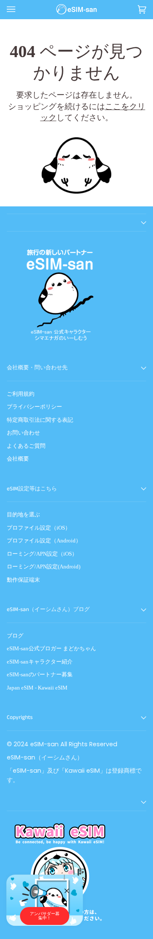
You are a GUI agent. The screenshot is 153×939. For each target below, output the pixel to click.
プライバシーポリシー (34, 406)
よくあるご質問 (26, 446)
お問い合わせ (23, 432)
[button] (76, 223)
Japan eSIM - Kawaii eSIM (37, 687)
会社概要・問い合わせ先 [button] (37, 368)
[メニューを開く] (19, 9)
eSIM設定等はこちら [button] (32, 489)
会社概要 (18, 458)
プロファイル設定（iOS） (39, 528)
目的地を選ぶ (23, 514)
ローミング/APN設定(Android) (43, 566)
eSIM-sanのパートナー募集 (40, 674)
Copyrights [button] (20, 717)
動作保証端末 (23, 580)
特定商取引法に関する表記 (40, 420)
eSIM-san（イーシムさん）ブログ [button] (48, 610)
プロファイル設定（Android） (44, 540)
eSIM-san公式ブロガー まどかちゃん (51, 648)
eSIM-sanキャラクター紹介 (40, 661)
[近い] (70, 887)
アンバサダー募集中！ (45, 915)
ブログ (15, 635)
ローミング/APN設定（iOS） (42, 554)
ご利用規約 (20, 394)
